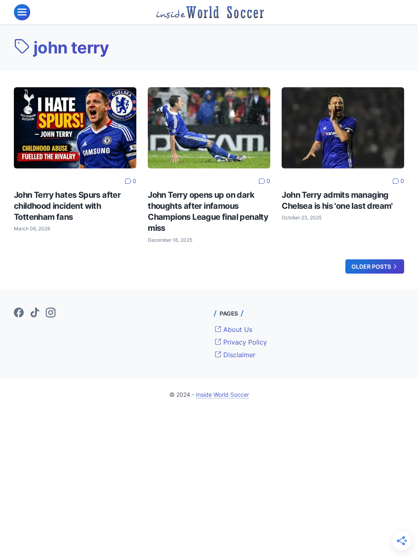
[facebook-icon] (19, 313)
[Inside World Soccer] (210, 12)
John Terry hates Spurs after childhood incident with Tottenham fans (67, 206)
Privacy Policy (244, 342)
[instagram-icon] (51, 313)
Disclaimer (238, 355)
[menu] (22, 12)
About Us (236, 329)
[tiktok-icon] (35, 313)
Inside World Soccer (222, 394)
